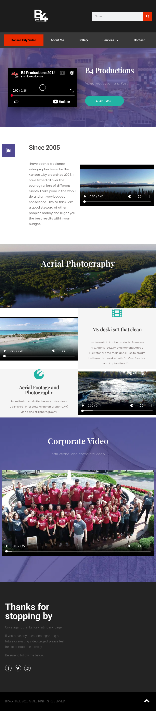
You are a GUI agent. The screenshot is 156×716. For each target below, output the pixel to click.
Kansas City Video (23, 40)
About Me (57, 40)
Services (108, 40)
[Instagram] (27, 668)
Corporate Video (78, 440)
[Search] (147, 16)
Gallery (83, 40)
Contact (139, 40)
